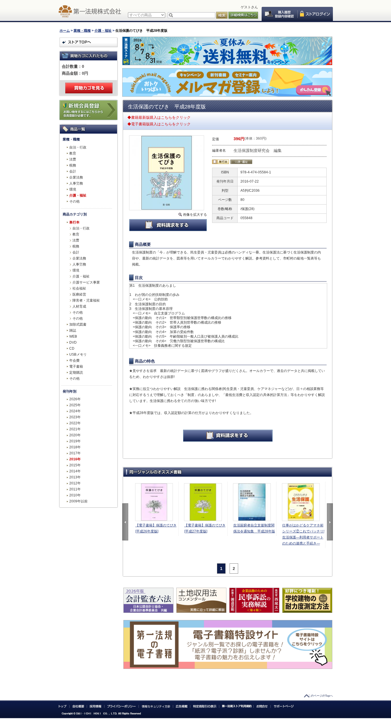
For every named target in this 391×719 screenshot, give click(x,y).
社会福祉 (79, 288)
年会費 (74, 360)
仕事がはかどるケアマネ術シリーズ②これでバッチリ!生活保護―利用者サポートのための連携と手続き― (303, 534)
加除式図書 (77, 324)
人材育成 (79, 306)
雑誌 (72, 330)
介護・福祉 (103, 31)
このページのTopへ (320, 695)
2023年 (75, 417)
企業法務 (76, 177)
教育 (72, 153)
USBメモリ (78, 354)
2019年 (75, 441)
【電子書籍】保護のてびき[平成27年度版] (205, 528)
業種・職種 (82, 31)
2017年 (75, 453)
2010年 (75, 495)
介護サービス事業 (86, 282)
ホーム (65, 31)
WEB (73, 336)
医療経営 (79, 294)
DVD (73, 342)
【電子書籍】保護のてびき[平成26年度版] (156, 528)
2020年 (75, 435)
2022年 (75, 423)
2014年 (75, 471)
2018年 (75, 447)
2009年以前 (78, 501)
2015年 (75, 465)
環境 (72, 189)
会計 (72, 171)
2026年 (75, 399)
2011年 (75, 489)
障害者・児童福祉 (86, 300)
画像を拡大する (195, 215)
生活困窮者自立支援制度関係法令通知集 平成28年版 (254, 528)
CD (71, 348)
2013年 (75, 477)
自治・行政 (77, 147)
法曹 (72, 159)
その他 (74, 201)
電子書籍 (76, 367)
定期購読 (76, 373)
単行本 (74, 222)
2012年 (75, 483)
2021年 (75, 429)
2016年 (75, 459)
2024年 (75, 411)
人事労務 (76, 183)
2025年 (75, 405)
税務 (72, 165)
